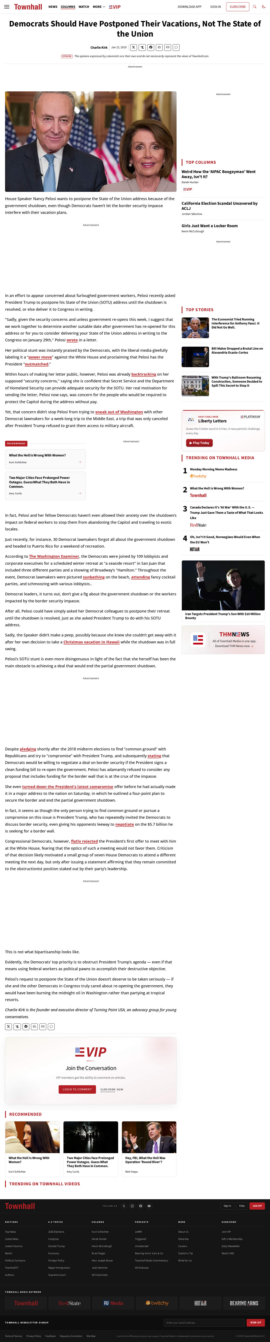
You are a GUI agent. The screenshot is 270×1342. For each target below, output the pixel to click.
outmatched (36, 364)
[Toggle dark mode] (263, 6)
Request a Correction (71, 1336)
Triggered (140, 1239)
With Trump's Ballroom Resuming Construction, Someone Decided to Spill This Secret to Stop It (237, 382)
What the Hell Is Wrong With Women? (29, 1160)
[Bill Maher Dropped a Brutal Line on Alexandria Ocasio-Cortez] (195, 357)
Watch (8, 1253)
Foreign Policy (56, 1260)
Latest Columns (13, 1246)
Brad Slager (98, 1253)
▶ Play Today (199, 443)
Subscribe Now (111, 1089)
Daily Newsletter (231, 1246)
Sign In (227, 1206)
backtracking (143, 374)
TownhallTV (11, 1268)
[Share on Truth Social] (142, 47)
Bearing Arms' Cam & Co (149, 1253)
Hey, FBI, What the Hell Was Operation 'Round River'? (145, 1160)
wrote (72, 339)
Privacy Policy (33, 1336)
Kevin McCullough (102, 1246)
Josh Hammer (100, 1268)
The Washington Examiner (54, 556)
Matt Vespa (131, 1172)
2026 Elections (56, 1232)
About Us (183, 1232)
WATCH (84, 6)
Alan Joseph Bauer (102, 1260)
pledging (28, 748)
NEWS (53, 6)
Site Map (91, 1336)
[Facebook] (140, 1206)
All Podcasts (141, 1268)
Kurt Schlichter (17, 1172)
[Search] (254, 6)
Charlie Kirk (99, 47)
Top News (10, 1232)
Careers (182, 1246)
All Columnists (100, 1275)
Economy (53, 1253)
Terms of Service (13, 1336)
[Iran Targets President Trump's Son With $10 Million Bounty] (223, 585)
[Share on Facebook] (150, 47)
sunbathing (94, 577)
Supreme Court (57, 1275)
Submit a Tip (185, 1253)
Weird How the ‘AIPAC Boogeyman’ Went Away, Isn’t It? (219, 174)
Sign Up (255, 1322)
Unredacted (141, 1246)
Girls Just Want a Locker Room (210, 226)
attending (140, 577)
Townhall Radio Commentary (151, 1260)
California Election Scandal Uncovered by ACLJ (220, 206)
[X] (123, 1206)
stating (154, 755)
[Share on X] (133, 47)
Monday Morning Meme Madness (213, 469)
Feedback (50, 1336)
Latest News (11, 1239)
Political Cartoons (15, 1260)
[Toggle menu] (7, 7)
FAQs (242, 1206)
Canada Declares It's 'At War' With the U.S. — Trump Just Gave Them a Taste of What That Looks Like (226, 512)
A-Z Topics (55, 1222)
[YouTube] (149, 1206)
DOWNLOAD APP (189, 6)
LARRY (138, 1232)
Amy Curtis (73, 1172)
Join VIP (257, 1206)
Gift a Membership (232, 1239)
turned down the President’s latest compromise (67, 786)
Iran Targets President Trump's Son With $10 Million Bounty (223, 616)
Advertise (183, 1239)
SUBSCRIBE (238, 6)
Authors (9, 1275)
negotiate (124, 824)
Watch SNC (228, 1253)
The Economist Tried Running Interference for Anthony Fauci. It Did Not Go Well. (235, 323)
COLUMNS (68, 6)
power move (40, 357)
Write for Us (185, 1260)
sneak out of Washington (119, 411)
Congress (53, 1239)
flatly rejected (84, 841)
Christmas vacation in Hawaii (91, 641)
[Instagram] (132, 1206)
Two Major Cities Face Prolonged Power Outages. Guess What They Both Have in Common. (90, 1162)
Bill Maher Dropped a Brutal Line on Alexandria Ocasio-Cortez (237, 351)
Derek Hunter (99, 1239)
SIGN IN (215, 6)
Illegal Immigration (59, 1268)
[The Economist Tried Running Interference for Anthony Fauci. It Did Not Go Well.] (195, 327)
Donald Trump (56, 1246)
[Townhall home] (20, 1206)
